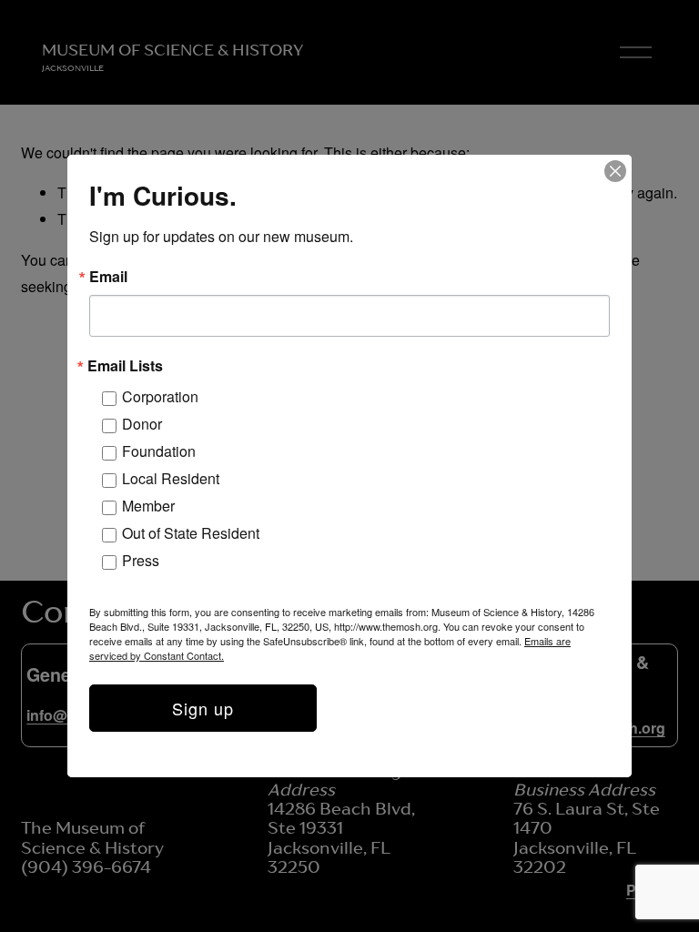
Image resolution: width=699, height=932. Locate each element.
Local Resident (170, 478)
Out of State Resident (190, 532)
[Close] (615, 171)
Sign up (203, 708)
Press (140, 560)
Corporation (160, 396)
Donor (142, 423)
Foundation (159, 451)
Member (148, 505)
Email (108, 276)
